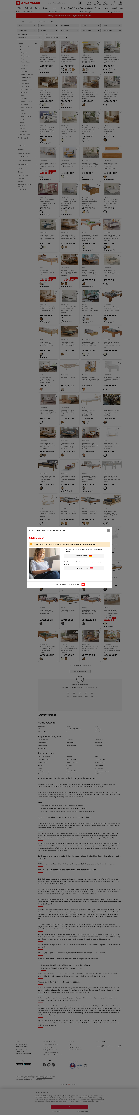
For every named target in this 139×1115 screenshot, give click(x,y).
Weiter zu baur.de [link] (81, 555)
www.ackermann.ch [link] (68, 584)
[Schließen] (108, 530)
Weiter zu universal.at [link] (82, 568)
